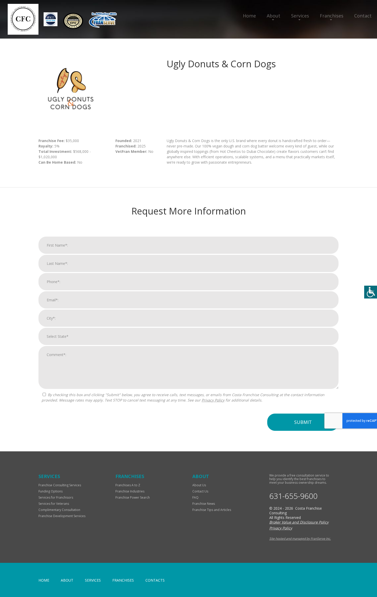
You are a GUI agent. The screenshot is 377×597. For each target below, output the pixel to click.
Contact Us (200, 491)
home (43, 580)
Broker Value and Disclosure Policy (299, 522)
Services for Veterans (53, 503)
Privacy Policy (213, 400)
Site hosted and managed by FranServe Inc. (300, 538)
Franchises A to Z (127, 485)
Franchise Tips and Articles (211, 510)
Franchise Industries (129, 491)
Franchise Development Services (61, 516)
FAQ (195, 497)
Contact (363, 16)
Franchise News (203, 503)
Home (249, 16)
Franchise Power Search (132, 497)
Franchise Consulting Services (59, 485)
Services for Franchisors (55, 497)
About (273, 16)
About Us (199, 485)
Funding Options (50, 491)
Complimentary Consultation (59, 510)
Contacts (155, 580)
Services (300, 16)
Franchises (331, 16)
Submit (303, 422)
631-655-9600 (293, 496)
